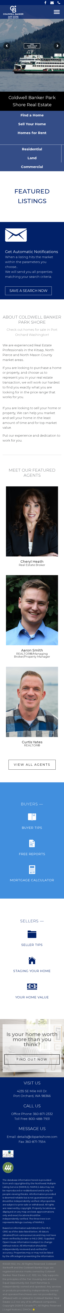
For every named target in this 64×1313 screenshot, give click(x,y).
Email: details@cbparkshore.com (32, 1137)
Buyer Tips (32, 828)
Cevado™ (30, 1305)
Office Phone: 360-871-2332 (32, 1114)
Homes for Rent (32, 133)
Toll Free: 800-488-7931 (32, 1119)
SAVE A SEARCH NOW (28, 291)
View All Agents (32, 765)
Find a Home (32, 115)
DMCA (27, 1309)
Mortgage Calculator (32, 880)
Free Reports (32, 854)
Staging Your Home (32, 971)
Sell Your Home (32, 124)
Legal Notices (12, 1309)
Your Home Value (32, 997)
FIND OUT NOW (32, 1059)
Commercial (32, 167)
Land (32, 158)
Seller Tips (32, 945)
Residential (32, 149)
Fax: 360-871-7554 (32, 1142)
